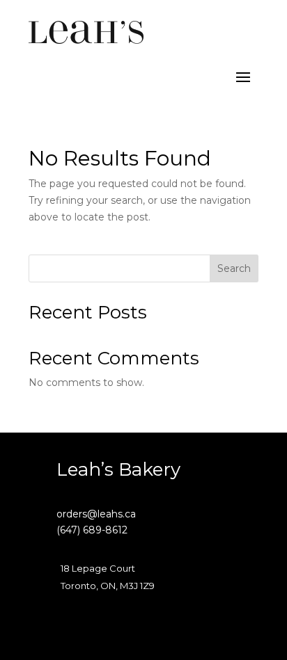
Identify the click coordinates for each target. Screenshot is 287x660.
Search (234, 268)
